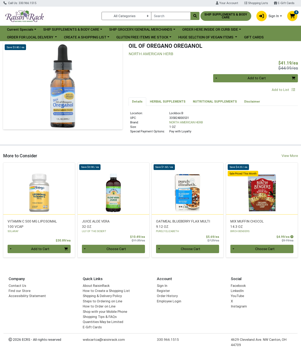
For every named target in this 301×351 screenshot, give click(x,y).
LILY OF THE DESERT (94, 231)
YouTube (237, 296)
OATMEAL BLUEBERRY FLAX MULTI (183, 223)
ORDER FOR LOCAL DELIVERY (30, 37)
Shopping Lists (257, 3)
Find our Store (20, 291)
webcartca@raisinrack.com (104, 340)
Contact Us (17, 286)
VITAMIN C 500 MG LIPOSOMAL (32, 223)
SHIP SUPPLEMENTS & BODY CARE (71, 29)
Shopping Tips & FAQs (100, 317)
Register (163, 291)
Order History (167, 296)
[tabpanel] (213, 124)
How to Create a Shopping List (106, 291)
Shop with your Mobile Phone (105, 312)
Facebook (238, 286)
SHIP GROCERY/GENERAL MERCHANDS (140, 29)
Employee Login (169, 301)
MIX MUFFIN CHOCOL (247, 223)
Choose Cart (116, 249)
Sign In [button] (273, 16)
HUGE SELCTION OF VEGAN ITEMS (206, 37)
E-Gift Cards (285, 3)
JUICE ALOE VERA (96, 223)
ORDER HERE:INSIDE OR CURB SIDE (210, 29)
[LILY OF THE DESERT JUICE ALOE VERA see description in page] (113, 188)
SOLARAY (13, 231)
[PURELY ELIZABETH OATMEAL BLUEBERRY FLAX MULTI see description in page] (187, 188)
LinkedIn (237, 291)
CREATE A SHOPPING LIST (85, 37)
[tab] (137, 101)
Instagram (239, 306)
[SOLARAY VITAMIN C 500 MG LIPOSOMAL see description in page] (39, 188)
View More (290, 156)
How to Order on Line (99, 306)
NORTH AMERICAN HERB (186, 122)
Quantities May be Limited (103, 322)
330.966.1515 (168, 340)
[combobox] (171, 16)
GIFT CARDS (254, 37)
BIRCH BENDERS (239, 231)
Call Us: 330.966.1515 (21, 3)
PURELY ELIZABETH (167, 231)
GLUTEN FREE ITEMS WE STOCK (142, 37)
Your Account (228, 3)
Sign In (162, 286)
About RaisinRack (96, 286)
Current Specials (20, 29)
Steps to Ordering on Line (102, 301)
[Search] (194, 16)
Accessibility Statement (27, 296)
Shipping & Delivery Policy (102, 296)
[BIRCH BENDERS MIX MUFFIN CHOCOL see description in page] (262, 188)
